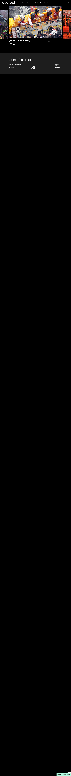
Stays (41, 2)
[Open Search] (68, 2)
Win (44, 2)
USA (59, 67)
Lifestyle (37, 2)
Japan (56, 67)
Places (23, 2)
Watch (33, 2)
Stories (28, 2)
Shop (48, 2)
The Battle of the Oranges (19, 40)
